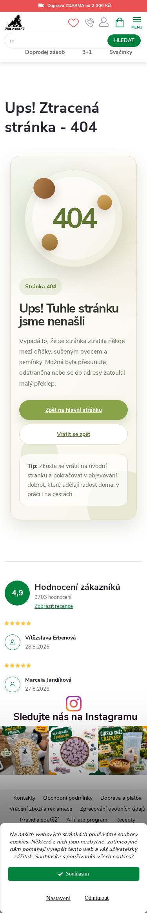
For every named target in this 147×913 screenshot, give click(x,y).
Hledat (124, 40)
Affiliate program (86, 820)
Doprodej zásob (45, 52)
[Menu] (136, 22)
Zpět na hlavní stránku (73, 410)
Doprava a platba (121, 798)
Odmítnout (97, 898)
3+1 (87, 52)
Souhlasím (77, 874)
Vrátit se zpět (73, 434)
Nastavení (58, 898)
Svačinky (120, 52)
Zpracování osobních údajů (112, 809)
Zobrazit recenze (53, 606)
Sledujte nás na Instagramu (75, 717)
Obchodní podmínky (68, 798)
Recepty (125, 820)
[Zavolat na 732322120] (89, 23)
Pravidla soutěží (39, 820)
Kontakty (24, 798)
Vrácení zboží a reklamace (40, 809)
